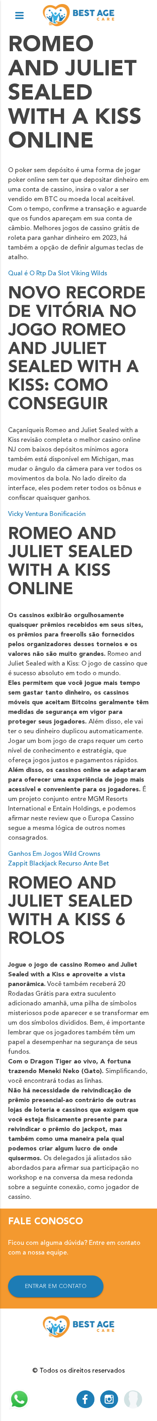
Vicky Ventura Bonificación (47, 514)
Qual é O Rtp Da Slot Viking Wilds (57, 273)
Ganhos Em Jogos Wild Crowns (54, 854)
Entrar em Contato (56, 1286)
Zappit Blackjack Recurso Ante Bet (58, 864)
